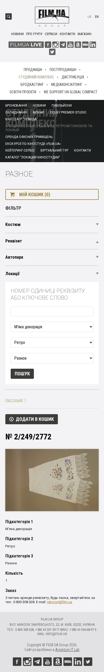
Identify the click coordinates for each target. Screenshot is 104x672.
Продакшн (33, 70)
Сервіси (51, 34)
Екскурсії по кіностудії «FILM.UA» (33, 144)
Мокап (38, 112)
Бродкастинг (32, 84)
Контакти (67, 34)
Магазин (84, 34)
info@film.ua (56, 634)
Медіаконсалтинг (66, 84)
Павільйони (62, 105)
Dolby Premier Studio (68, 112)
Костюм (13, 224)
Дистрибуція (73, 77)
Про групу (34, 34)
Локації (12, 273)
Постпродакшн (63, 70)
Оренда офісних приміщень (29, 137)
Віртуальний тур (54, 150)
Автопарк (14, 257)
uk (89, 17)
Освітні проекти (23, 92)
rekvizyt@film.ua (59, 602)
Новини (17, 34)
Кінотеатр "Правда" (21, 119)
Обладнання (16, 112)
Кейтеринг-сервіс (20, 150)
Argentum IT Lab (67, 650)
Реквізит (13, 240)
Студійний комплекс (36, 77)
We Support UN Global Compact (70, 92)
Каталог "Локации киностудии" (32, 157)
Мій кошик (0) (34, 194)
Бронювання (16, 105)
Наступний (14, 400)
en (97, 17)
